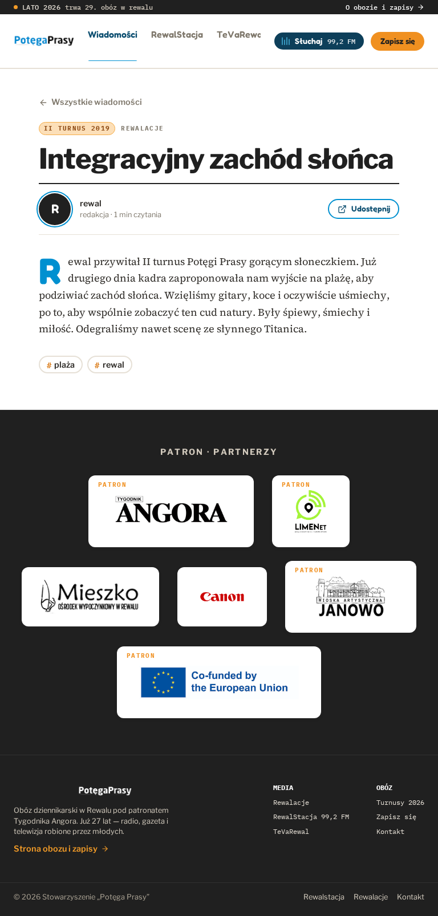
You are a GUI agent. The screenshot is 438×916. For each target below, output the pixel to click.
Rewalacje (291, 802)
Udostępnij (370, 208)
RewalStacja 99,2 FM (311, 816)
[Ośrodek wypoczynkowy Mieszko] (90, 596)
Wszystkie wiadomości (96, 102)
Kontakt (390, 831)
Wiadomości (112, 34)
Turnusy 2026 (400, 802)
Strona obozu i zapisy (56, 849)
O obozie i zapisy (379, 7)
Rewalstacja (323, 897)
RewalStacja (177, 34)
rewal (109, 364)
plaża (61, 364)
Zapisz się (397, 41)
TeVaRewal (241, 34)
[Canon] (222, 596)
